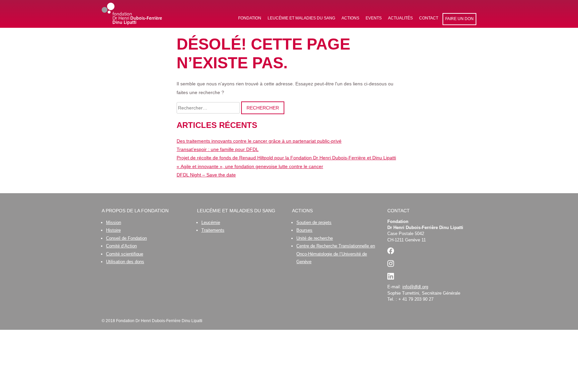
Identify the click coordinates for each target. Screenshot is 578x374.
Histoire (113, 230)
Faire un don (459, 18)
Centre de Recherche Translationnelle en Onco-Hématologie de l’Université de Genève (335, 253)
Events (374, 18)
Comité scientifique (124, 253)
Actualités (400, 18)
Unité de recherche (314, 238)
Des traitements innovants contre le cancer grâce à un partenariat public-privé (259, 141)
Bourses (304, 230)
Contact (428, 18)
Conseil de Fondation (126, 238)
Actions (350, 18)
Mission (113, 222)
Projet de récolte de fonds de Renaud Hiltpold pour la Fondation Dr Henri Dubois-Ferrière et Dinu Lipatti (286, 157)
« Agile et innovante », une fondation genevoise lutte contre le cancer (250, 166)
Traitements (212, 230)
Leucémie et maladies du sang (301, 18)
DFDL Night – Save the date (206, 174)
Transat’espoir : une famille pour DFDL (218, 149)
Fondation (249, 18)
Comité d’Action (121, 245)
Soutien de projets (313, 222)
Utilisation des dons (125, 261)
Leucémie (210, 222)
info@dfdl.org (415, 286)
